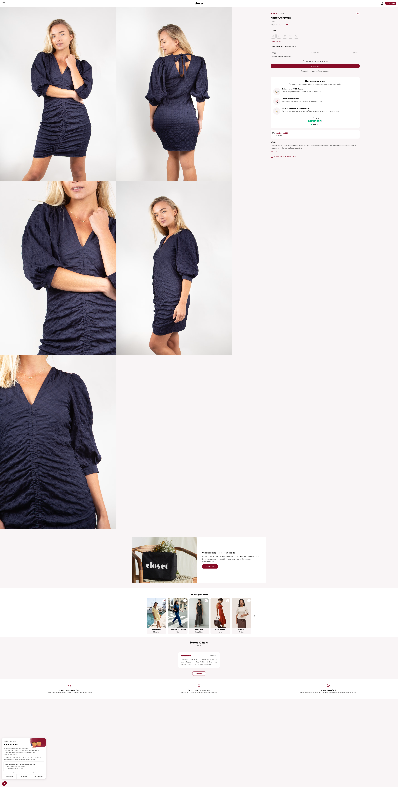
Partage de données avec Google (15, 766)
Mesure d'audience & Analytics (14, 768)
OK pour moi (38, 776)
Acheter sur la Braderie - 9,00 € (286, 156)
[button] (4, 783)
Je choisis (24, 776)
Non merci (9, 776)
